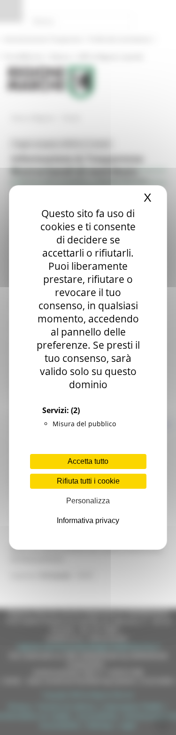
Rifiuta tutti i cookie (88, 481)
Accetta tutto (88, 461)
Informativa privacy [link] (88, 520)
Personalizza (88, 501)
